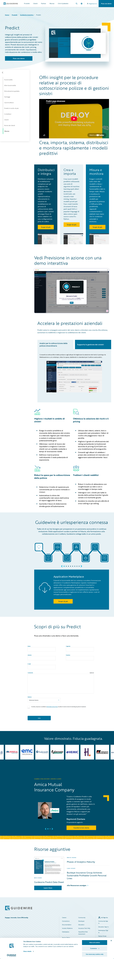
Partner (43, 3)
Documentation (66, 925)
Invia (39, 718)
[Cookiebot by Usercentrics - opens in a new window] (11, 955)
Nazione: (30, 697)
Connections (66, 921)
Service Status (66, 937)
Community (81, 917)
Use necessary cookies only (94, 954)
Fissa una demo (106, 4)
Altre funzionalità (10, 85)
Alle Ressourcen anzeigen (76, 885)
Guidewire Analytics (26, 15)
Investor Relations (67, 928)
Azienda (29, 655)
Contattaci (7, 114)
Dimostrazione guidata (11, 91)
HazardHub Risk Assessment (83, 933)
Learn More (48, 888)
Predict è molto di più (11, 108)
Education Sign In (103, 927)
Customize (93, 948)
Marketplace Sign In (103, 931)
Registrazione (93, 4)
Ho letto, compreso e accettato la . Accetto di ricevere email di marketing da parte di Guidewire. (58, 706)
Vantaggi (7, 97)
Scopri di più (45, 227)
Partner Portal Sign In (102, 937)
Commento (30, 672)
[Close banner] (111, 940)
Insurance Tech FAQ (84, 928)
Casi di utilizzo (9, 102)
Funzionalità (8, 80)
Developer (81, 921)
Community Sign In (103, 922)
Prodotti (27, 3)
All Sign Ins (104, 917)
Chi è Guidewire (63, 3)
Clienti (35, 3)
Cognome (68, 646)
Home (7, 15)
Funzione (68, 655)
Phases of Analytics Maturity (81, 861)
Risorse (52, 3)
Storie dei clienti (9, 125)
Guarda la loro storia (81, 828)
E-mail (29, 664)
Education (81, 925)
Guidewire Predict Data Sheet (49, 882)
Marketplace (65, 932)
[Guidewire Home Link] (18, 908)
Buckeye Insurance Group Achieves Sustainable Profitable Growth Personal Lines (86, 875)
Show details (27, 951)
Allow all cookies (94, 942)
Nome (29, 646)
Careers (64, 917)
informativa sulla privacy (52, 706)
